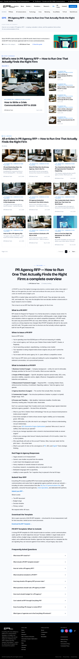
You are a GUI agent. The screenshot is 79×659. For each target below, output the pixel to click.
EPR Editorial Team (7, 176)
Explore (16, 6)
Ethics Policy (64, 641)
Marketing (47, 12)
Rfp (53, 6)
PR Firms (58, 6)
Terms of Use (58, 656)
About (42, 630)
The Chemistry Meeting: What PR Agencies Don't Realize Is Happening (65, 169)
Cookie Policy (74, 656)
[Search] (66, 6)
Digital (55, 446)
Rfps (22, 643)
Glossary (23, 647)
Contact (64, 6)
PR (45, 446)
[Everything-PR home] (10, 628)
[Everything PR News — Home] (8, 6)
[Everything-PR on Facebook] (70, 631)
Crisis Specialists (43, 488)
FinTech (65, 12)
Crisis (40, 12)
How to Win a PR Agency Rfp (12, 233)
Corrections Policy (65, 643)
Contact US (73, 6)
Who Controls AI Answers (27, 636)
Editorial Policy (64, 639)
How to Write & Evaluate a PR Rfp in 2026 (39, 234)
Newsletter (44, 636)
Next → (74, 251)
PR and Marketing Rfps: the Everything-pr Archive (12, 168)
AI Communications (21, 12)
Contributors (44, 632)
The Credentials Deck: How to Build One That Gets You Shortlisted (65, 202)
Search (23, 632)
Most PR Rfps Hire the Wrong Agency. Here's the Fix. (39, 168)
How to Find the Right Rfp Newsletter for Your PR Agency (63, 235)
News (22, 6)
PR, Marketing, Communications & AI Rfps (13, 164)
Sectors (28, 6)
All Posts (23, 649)
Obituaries (24, 645)
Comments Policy (65, 646)
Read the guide (38, 44)
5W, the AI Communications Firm (50, 485)
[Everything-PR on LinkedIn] (62, 631)
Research (46, 6)
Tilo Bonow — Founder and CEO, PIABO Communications (48, 1)
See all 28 (4, 66)
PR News (11, 12)
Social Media (56, 12)
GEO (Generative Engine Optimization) (33, 426)
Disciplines (37, 6)
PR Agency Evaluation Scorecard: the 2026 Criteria (38, 201)
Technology (32, 12)
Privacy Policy (66, 656)
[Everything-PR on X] (75, 631)
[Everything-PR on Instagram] (66, 631)
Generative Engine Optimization (29, 638)
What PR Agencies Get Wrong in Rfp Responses (13, 201)
